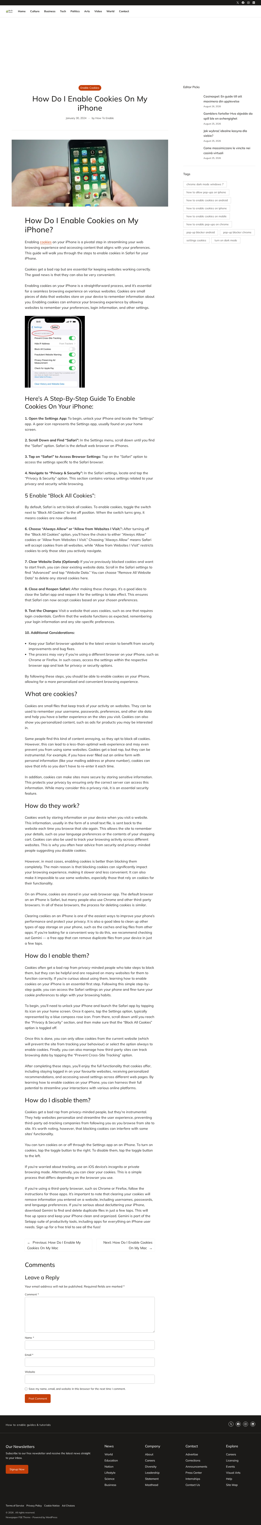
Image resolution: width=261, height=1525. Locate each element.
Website (30, 1372)
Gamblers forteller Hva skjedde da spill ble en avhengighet (228, 116)
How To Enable (104, 118)
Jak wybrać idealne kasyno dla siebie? (225, 133)
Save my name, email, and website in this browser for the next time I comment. (77, 1389)
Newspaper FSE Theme (18, 1517)
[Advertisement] (130, 48)
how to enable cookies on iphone (206, 208)
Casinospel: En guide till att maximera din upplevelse (222, 98)
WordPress (51, 1517)
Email (29, 1355)
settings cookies (196, 240)
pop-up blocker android (200, 232)
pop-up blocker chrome (237, 232)
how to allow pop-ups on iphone (206, 192)
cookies (46, 242)
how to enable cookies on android (207, 200)
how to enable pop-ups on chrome (207, 224)
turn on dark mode (226, 240)
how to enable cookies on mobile (206, 216)
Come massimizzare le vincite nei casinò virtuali (226, 150)
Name (29, 1337)
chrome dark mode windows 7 (205, 184)
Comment (32, 1294)
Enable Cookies (89, 87)
